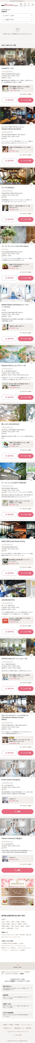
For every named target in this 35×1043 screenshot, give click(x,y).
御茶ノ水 (14, 924)
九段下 (3, 928)
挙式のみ (13, 948)
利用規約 (11, 1024)
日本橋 (12, 921)
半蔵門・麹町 (10, 928)
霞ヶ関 (17, 926)
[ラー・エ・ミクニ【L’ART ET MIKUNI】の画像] (17, 471)
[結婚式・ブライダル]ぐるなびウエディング (12, 972)
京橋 (12, 926)
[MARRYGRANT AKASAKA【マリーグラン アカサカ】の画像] (17, 293)
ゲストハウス (16, 937)
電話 (18, 811)
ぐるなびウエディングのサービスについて (17, 1031)
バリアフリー (4, 950)
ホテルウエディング (6, 937)
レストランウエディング (7, 934)
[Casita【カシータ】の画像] (17, 56)
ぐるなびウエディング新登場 (17, 950)
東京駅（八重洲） (5, 926)
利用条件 (17, 1024)
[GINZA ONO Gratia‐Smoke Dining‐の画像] (17, 530)
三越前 (17, 921)
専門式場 (22, 934)
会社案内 (5, 1024)
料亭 (17, 934)
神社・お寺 (28, 934)
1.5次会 (21, 943)
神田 (8, 921)
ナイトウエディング (20, 945)
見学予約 (11, 100)
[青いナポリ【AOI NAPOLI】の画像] (17, 412)
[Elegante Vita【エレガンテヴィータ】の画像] (17, 354)
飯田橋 (19, 924)
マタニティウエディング (24, 948)
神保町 (22, 926)
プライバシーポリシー (26, 1024)
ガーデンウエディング (7, 945)
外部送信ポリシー (8, 1028)
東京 (2, 973)
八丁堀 (16, 928)
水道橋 (27, 926)
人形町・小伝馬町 (5, 924)
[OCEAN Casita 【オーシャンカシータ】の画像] (17, 647)
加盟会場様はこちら (19, 1028)
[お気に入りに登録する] (31, 65)
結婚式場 (27, 972)
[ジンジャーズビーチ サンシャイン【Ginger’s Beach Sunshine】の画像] (17, 115)
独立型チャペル (5, 948)
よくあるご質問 (17, 1035)
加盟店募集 (28, 1028)
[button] (17, 988)
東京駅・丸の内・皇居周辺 (12, 973)
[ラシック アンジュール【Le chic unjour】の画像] (17, 234)
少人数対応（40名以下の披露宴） (9, 943)
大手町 (25, 924)
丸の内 (3, 921)
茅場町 (23, 921)
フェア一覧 (27, 100)
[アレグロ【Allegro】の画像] (17, 176)
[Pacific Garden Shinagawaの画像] (17, 768)
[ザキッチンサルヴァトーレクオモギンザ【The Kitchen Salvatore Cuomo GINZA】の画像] (17, 704)
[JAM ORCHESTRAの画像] (17, 588)
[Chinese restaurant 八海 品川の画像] (17, 827)
